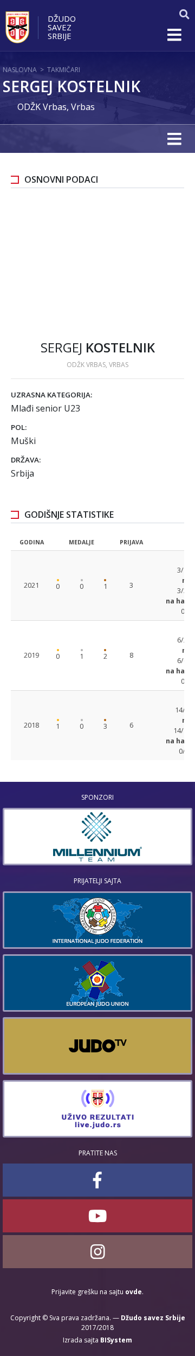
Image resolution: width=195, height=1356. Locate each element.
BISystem (116, 1340)
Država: (26, 460)
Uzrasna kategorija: (51, 395)
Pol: (19, 427)
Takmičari (63, 69)
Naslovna (20, 69)
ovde (133, 1291)
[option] (97, 836)
